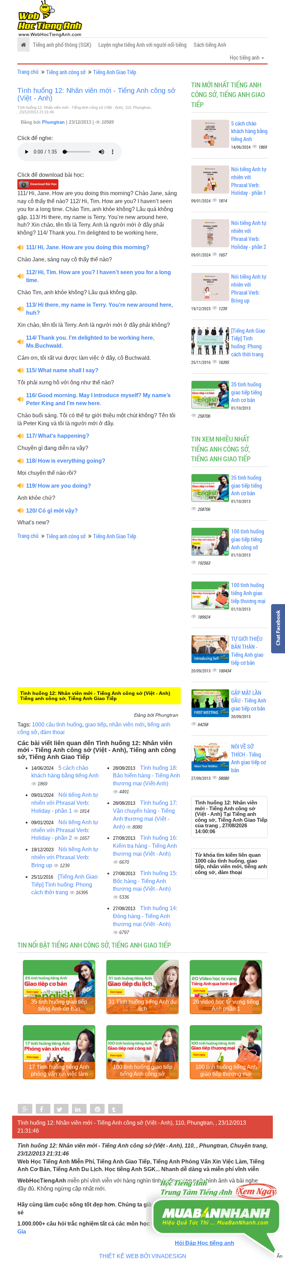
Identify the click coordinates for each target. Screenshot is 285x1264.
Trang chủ (28, 71)
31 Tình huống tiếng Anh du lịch (142, 1005)
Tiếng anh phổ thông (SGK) (62, 44)
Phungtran (54, 122)
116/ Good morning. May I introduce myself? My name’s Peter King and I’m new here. (98, 399)
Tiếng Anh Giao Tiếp (114, 72)
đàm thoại (52, 732)
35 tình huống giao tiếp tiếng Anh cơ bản (246, 392)
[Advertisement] (75, 641)
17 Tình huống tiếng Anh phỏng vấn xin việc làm (59, 1070)
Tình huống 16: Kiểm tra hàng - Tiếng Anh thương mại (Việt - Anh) (145, 846)
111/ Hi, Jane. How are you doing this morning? (87, 247)
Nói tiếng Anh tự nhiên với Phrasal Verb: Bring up (64, 857)
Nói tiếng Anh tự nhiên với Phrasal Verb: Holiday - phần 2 (64, 830)
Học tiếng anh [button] (245, 57)
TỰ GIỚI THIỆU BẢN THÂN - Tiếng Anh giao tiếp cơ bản (247, 650)
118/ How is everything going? (65, 461)
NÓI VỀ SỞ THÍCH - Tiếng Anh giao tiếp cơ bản (248, 758)
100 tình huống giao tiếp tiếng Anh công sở (247, 539)
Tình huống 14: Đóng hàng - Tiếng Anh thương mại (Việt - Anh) (145, 916)
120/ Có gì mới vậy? (52, 511)
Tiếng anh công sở (66, 72)
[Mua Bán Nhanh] (215, 1197)
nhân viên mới (127, 724)
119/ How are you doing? (58, 486)
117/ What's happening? (57, 436)
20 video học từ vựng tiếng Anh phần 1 (226, 1005)
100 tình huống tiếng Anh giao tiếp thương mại (248, 592)
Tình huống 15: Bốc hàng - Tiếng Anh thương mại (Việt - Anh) (145, 881)
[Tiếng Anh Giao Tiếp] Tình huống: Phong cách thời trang (64, 885)
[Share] (25, 1109)
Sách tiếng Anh (210, 44)
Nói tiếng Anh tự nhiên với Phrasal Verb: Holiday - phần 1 (64, 803)
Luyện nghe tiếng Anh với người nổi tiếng (142, 44)
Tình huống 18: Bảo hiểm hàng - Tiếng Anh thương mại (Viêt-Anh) (146, 776)
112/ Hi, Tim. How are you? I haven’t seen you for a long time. (98, 276)
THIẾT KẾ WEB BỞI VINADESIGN (142, 1256)
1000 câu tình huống (57, 724)
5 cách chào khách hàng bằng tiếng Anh (249, 131)
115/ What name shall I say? (62, 370)
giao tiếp (95, 724)
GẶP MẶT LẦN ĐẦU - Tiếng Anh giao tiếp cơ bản (248, 700)
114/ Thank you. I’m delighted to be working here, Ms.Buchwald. (90, 342)
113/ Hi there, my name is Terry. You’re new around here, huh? (99, 309)
